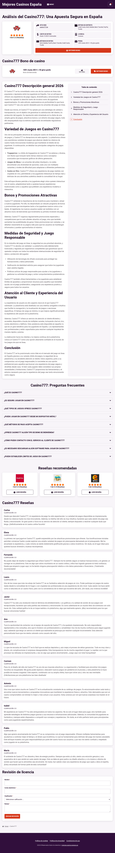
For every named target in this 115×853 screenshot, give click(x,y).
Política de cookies (41, 841)
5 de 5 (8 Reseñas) (95, 487)
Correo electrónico (10, 788)
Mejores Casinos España (22, 4)
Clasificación (8, 796)
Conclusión (77, 119)
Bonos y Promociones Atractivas (86, 102)
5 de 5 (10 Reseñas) (58, 487)
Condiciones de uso (73, 841)
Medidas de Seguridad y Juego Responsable (85, 108)
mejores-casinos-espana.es (70, 845)
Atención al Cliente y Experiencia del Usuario (90, 114)
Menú (51, 4)
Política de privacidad (57, 841)
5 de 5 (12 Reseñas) (20, 487)
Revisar (7, 804)
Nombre (7, 779)
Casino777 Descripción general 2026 (87, 92)
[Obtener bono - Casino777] (17, 28)
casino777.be (44, 27)
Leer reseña (21, 492)
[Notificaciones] (110, 4)
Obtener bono (74, 50)
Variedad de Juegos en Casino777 (86, 97)
